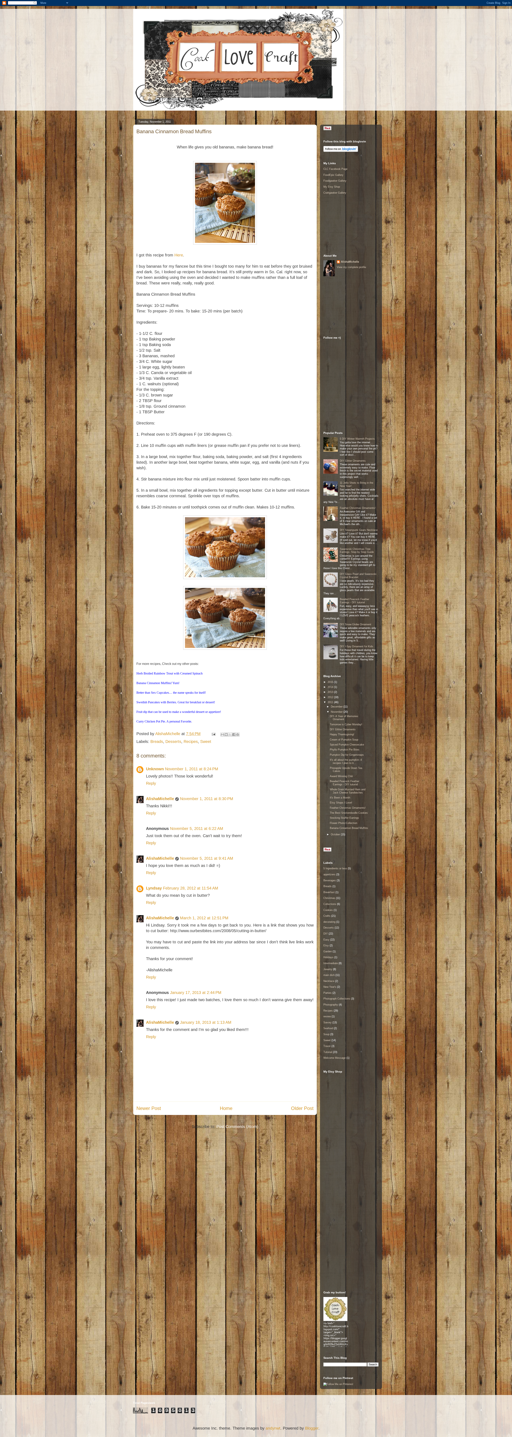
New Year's (329, 986)
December (337, 706)
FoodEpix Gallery (333, 174)
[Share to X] (230, 735)
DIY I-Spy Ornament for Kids (356, 646)
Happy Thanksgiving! (342, 734)
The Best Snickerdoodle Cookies (349, 812)
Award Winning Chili (341, 776)
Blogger (311, 1428)
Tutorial (327, 1052)
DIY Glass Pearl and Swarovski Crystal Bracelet (358, 575)
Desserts (173, 741)
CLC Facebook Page (335, 168)
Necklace (328, 981)
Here (178, 255)
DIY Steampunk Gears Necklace (359, 529)
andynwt (273, 1428)
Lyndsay (154, 888)
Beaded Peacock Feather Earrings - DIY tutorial (354, 601)
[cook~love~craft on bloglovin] (340, 150)
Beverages (329, 880)
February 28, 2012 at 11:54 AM (190, 888)
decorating (329, 921)
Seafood (328, 1028)
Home (226, 1108)
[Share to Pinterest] (238, 735)
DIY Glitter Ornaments (353, 460)
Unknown (155, 769)
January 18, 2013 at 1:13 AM (205, 1022)
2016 (331, 681)
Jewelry (327, 969)
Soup (326, 1034)
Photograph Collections (336, 998)
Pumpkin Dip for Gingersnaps (347, 754)
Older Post (302, 1108)
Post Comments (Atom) (237, 1126)
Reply (151, 783)
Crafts (326, 915)
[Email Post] (213, 734)
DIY (325, 933)
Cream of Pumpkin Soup (344, 739)
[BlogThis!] (226, 735)
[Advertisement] (343, 224)
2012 (331, 697)
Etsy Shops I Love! (341, 802)
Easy (326, 939)
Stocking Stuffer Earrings (344, 817)
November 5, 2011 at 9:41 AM (206, 858)
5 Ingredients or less (335, 868)
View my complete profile (351, 267)
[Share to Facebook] (234, 735)
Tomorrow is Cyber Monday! (346, 724)
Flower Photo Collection (343, 823)
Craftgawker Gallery (334, 192)
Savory (327, 1022)
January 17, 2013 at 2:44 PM (195, 992)
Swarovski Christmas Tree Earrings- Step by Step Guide (357, 550)
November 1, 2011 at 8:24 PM (191, 769)
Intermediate (330, 963)
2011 (331, 702)
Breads (156, 741)
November (337, 711)
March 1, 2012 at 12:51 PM (204, 918)
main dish (329, 975)
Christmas (329, 898)
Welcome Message (334, 1057)
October (336, 834)
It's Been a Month (340, 797)
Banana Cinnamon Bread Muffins (349, 828)
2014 (331, 686)
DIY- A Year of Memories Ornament (344, 718)
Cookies (328, 910)
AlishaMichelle (160, 799)
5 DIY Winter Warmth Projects (357, 438)
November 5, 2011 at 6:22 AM (196, 828)
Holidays (328, 957)
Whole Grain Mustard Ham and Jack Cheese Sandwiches (347, 791)
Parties (327, 992)
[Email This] (222, 735)
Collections (329, 904)
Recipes (191, 741)
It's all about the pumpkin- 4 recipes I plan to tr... (346, 761)
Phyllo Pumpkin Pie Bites (344, 749)
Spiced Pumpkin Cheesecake (347, 744)
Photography (330, 1004)
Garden (327, 951)
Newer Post (148, 1108)
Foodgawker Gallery (334, 180)
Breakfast (329, 892)
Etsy (326, 945)
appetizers (329, 874)
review (327, 1016)
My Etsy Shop (331, 186)
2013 (331, 691)
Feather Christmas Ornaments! (358, 507)
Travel (327, 1046)
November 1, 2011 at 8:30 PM (206, 799)
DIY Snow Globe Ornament (355, 624)
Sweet (205, 741)
